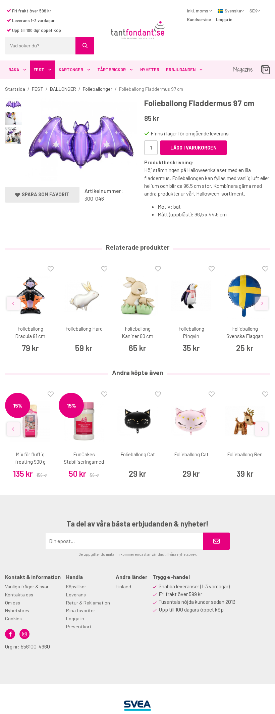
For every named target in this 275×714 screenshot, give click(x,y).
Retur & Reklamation (88, 602)
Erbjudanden (181, 69)
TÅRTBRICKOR (111, 69)
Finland (123, 586)
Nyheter (149, 69)
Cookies (13, 618)
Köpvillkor (76, 586)
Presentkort (79, 626)
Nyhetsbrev (17, 610)
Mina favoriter (80, 610)
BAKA (13, 69)
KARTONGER (71, 69)
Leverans (76, 594)
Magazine (243, 69)
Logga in (224, 19)
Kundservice (199, 19)
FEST (39, 69)
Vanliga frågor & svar (27, 586)
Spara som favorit (44, 194)
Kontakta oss (19, 594)
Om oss (12, 602)
